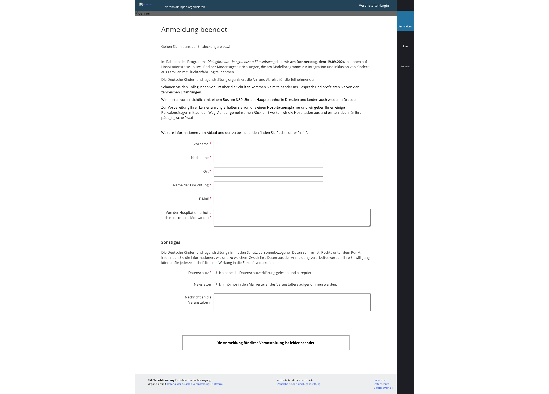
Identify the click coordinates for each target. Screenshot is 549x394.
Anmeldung (406, 27)
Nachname (201, 157)
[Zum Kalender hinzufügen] (405, 85)
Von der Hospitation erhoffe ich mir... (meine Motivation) (187, 215)
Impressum (380, 380)
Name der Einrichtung (192, 185)
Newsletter (202, 284)
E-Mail (205, 198)
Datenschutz (199, 272)
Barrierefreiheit (383, 388)
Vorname (202, 144)
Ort (207, 171)
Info (405, 46)
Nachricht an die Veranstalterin (198, 300)
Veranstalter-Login (374, 5)
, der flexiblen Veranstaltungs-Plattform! (195, 384)
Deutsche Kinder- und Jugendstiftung (298, 384)
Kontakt (405, 66)
